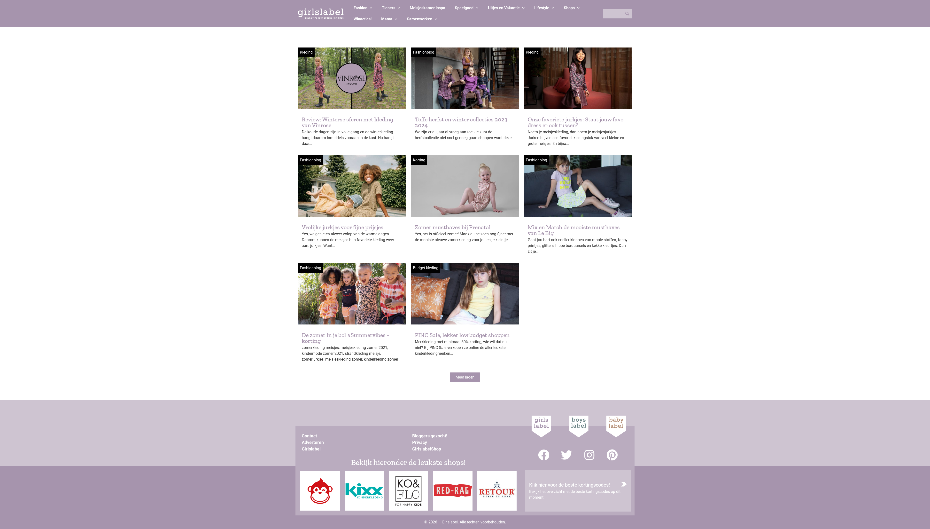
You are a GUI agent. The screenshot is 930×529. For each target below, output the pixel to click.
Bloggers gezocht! (429, 435)
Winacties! (363, 19)
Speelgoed (464, 8)
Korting (419, 160)
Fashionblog (423, 52)
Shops (569, 8)
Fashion (360, 8)
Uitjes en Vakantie (504, 8)
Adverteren (313, 442)
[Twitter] (566, 455)
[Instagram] (589, 455)
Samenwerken (419, 19)
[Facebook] (544, 455)
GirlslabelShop (426, 448)
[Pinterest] (612, 455)
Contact (309, 435)
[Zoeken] (627, 13)
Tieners (388, 8)
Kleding (306, 52)
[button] (465, 377)
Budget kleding (425, 268)
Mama (386, 19)
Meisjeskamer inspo (427, 8)
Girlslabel (311, 448)
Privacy (419, 442)
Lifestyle (541, 8)
